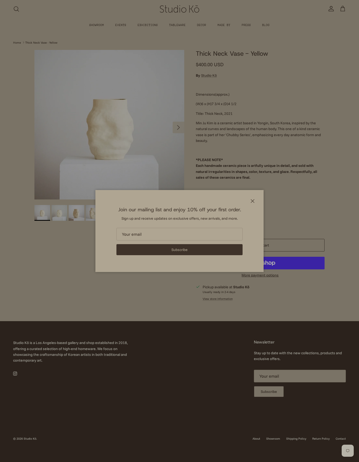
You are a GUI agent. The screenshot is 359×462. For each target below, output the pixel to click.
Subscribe (179, 249)
